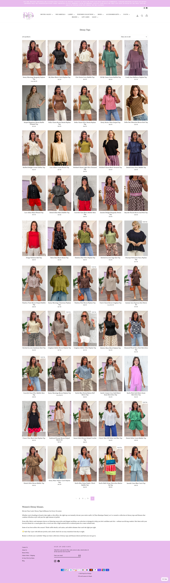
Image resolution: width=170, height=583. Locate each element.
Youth (125, 14)
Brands (75, 17)
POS (79, 576)
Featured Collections (85, 14)
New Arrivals (60, 14)
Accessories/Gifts (112, 14)
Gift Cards (85, 17)
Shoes (100, 14)
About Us (24, 550)
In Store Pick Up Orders (28, 558)
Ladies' (70, 14)
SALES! (94, 17)
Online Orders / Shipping (28, 555)
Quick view (34, 73)
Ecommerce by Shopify (87, 576)
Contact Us (25, 547)
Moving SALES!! (46, 14)
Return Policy (25, 552)
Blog (23, 560)
